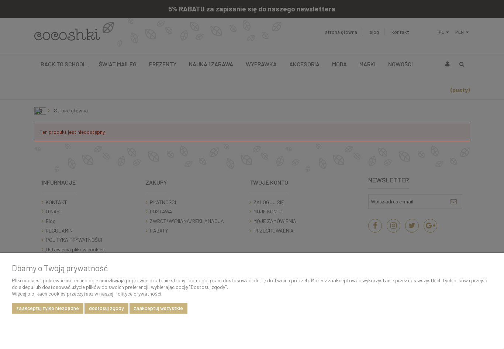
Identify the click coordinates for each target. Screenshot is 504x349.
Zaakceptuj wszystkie (158, 308)
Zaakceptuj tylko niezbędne (47, 308)
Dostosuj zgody (106, 308)
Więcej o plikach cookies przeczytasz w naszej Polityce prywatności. (87, 293)
